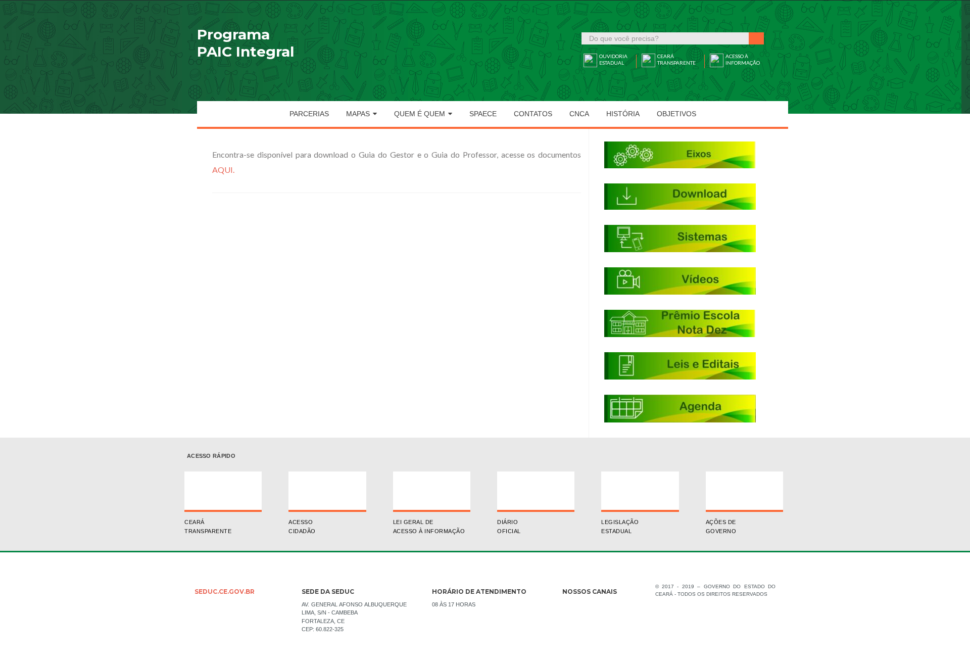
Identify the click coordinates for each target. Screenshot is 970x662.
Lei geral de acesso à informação (429, 526)
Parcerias (309, 114)
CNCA (579, 114)
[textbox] (665, 38)
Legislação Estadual (620, 526)
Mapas (358, 114)
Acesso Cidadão (302, 526)
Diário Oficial (509, 526)
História (623, 114)
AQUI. (223, 169)
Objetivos (676, 114)
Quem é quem (419, 114)
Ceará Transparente (207, 526)
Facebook (569, 608)
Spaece (483, 114)
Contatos (533, 114)
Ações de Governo (721, 526)
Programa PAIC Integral (245, 43)
